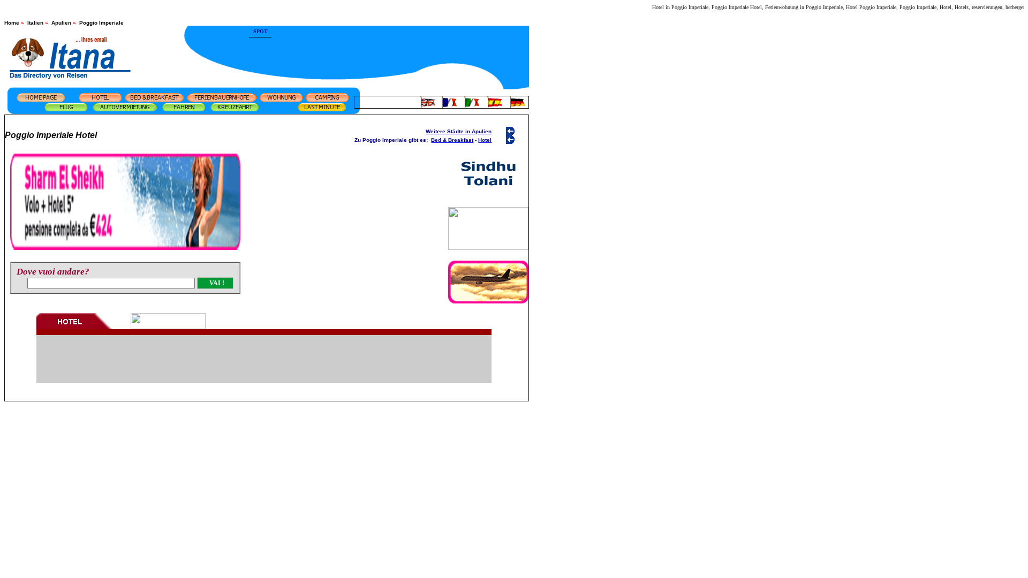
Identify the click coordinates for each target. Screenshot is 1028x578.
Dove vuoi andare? (53, 272)
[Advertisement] (400, 45)
